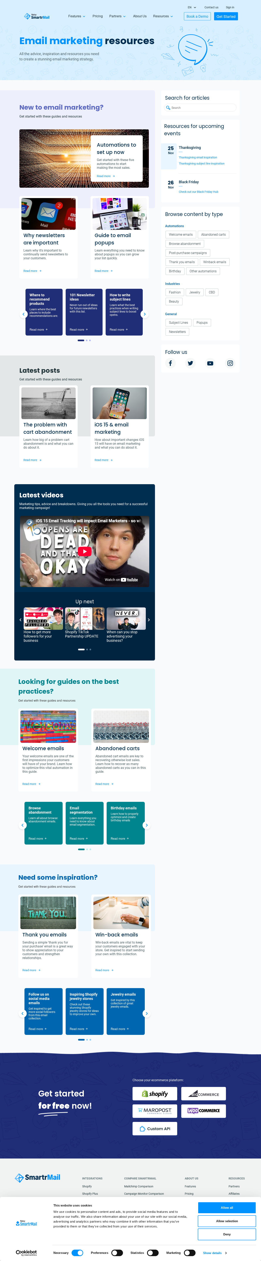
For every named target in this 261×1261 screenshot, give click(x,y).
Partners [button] (115, 16)
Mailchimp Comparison (138, 1186)
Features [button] (74, 16)
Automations (174, 226)
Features (190, 1186)
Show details (212, 1253)
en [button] (190, 7)
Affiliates (234, 1193)
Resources (237, 1178)
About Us (140, 16)
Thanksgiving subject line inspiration (202, 163)
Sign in (230, 7)
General (171, 314)
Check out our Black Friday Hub (198, 191)
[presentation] (23, 315)
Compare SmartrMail (140, 1178)
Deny (227, 1234)
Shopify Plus (90, 1193)
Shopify (87, 1186)
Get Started (226, 16)
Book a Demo (197, 16)
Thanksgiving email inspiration (198, 157)
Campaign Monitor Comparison (144, 1193)
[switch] (117, 1253)
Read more (104, 176)
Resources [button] (161, 16)
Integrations (92, 1178)
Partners (234, 1186)
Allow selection (227, 1221)
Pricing (98, 16)
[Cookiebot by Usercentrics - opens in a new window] (26, 1253)
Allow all (227, 1207)
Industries (172, 284)
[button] (81, 340)
